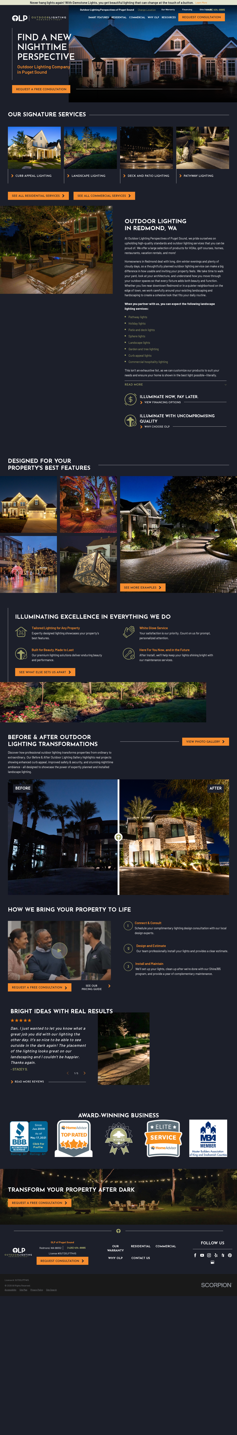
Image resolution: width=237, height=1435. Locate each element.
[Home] (39, 18)
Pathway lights (137, 317)
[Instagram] (209, 1255)
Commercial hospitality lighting (148, 362)
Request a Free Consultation (41, 89)
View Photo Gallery (203, 741)
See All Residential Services (36, 196)
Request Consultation (59, 1261)
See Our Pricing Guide (92, 988)
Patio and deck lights (141, 330)
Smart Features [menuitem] (98, 17)
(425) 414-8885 (216, 9)
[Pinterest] (230, 1255)
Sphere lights (136, 336)
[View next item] (84, 1073)
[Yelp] (216, 1255)
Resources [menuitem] (169, 17)
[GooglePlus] (212, 1262)
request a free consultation (37, 987)
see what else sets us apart (42, 672)
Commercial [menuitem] (137, 17)
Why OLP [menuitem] (153, 17)
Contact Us (140, 1258)
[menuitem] (10, 1290)
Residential (140, 1246)
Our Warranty (168, 9)
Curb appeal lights (140, 355)
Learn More (201, 2)
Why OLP (115, 1258)
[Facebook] (195, 1255)
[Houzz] (223, 1255)
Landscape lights (139, 342)
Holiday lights (137, 323)
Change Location (147, 9)
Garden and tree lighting (143, 349)
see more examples (140, 587)
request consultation (201, 17)
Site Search (206, 9)
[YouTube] (202, 1255)
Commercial (166, 1246)
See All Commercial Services (102, 196)
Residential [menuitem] (119, 17)
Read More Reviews (29, 1082)
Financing (187, 9)
